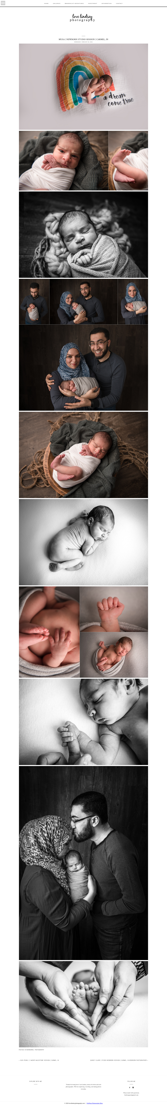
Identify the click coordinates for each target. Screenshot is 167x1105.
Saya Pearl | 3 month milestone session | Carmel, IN (39, 1060)
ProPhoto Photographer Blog (95, 1103)
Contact (119, 3)
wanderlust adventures (74, 3)
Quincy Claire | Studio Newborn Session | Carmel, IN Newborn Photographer (118, 1060)
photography (39, 1050)
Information (107, 3)
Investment (92, 3)
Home (46, 3)
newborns (30, 1050)
